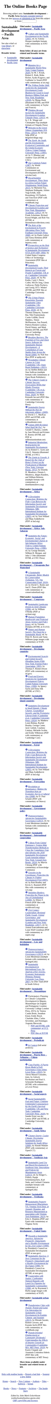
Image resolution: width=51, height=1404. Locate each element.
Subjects (21, 1384)
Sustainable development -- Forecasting (32, 780)
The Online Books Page (25, 6)
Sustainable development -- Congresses (32, 598)
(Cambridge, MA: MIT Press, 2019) (36, 1340)
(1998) (36, 1282)
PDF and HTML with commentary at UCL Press (40, 1028)
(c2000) (37, 896)
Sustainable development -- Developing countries (32, 649)
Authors (36, 1381)
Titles (44, 1381)
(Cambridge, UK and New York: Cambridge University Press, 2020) (36, 1106)
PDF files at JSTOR (39, 1033)
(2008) (37, 791)
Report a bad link (32, 1374)
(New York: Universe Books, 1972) (37, 463)
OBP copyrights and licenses (25, 1400)
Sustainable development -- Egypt (31, 743)
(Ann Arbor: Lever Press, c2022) (36, 1068)
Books (6, 1388)
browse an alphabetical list (24, 18)
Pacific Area (12, 62)
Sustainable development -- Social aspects (33, 1092)
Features (22, 1388)
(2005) (37, 36)
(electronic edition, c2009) (36, 409)
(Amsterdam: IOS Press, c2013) (36, 130)
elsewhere (5, 48)
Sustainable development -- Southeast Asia (33, 1156)
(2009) (37, 1140)
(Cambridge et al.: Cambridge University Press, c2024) (37, 713)
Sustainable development (12, 58)
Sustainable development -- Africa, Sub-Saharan (32, 528)
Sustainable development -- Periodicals (32, 1039)
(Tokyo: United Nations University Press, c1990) (36, 681)
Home (5, 1381)
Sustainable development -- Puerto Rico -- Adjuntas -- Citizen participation (33, 1056)
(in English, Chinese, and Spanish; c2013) (37, 1312)
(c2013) (36, 818)
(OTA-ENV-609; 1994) (37, 249)
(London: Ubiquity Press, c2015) (35, 114)
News (13, 1388)
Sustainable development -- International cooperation (33, 835)
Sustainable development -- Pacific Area (32, 27)
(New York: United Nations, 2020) (35, 69)
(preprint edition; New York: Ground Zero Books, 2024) (37, 853)
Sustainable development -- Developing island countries (32, 698)
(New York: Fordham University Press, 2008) (36, 230)
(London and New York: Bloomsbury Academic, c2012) (36, 209)
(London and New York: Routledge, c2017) (36, 917)
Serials (30, 1384)
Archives (32, 1388)
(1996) (36, 606)
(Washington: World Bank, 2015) (36, 183)
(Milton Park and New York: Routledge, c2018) (37, 92)
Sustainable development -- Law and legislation (31, 942)
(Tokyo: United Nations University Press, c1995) (37, 146)
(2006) (37, 346)
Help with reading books (12, 1374)
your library (6, 46)
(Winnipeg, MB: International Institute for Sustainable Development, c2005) (36, 506)
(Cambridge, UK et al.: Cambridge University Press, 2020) (36, 271)
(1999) (37, 1241)
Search (13, 1381)
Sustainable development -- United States (33, 1229)
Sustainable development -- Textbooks (32, 1195)
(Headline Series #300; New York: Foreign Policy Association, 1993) (36, 661)
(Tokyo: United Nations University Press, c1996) (36, 542)
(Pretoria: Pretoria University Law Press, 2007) (35, 973)
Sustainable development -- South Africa (33, 1129)
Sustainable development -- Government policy (33, 808)
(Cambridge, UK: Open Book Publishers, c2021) (36, 363)
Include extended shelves (31, 16)
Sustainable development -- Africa (31, 490)
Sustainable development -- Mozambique (33, 990)
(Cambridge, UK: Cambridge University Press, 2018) (34, 304)
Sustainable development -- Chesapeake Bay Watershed (34, 565)
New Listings (24, 1381)
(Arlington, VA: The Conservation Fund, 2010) (37, 577)
